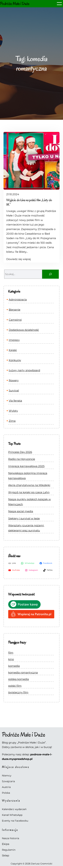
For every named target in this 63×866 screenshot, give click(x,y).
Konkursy (15, 360)
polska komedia (18, 679)
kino (11, 659)
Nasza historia (10, 838)
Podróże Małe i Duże (14, 3)
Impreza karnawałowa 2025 (26, 466)
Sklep (5, 855)
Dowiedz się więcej (18, 259)
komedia (14, 665)
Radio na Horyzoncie (21, 459)
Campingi (15, 319)
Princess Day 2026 (20, 452)
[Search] (50, 274)
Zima (12, 420)
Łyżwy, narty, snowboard (24, 370)
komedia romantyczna (23, 672)
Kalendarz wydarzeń (14, 809)
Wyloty (13, 410)
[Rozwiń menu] (59, 3)
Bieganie (14, 309)
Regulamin (8, 849)
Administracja (18, 299)
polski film (15, 685)
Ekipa (5, 844)
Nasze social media (20, 511)
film (10, 652)
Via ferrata (15, 400)
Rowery (14, 380)
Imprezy (14, 340)
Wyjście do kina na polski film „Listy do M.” (29, 202)
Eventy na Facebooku (15, 820)
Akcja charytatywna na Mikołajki (29, 485)
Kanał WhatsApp (12, 815)
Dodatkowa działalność (24, 329)
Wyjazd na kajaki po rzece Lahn (29, 492)
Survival (14, 390)
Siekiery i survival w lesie (24, 518)
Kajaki (13, 350)
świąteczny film (18, 692)
